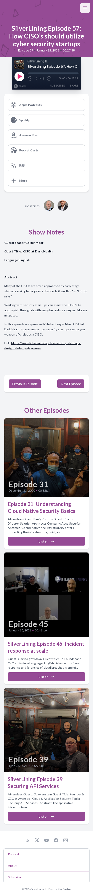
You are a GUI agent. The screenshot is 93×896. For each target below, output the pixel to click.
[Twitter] (37, 840)
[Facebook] (56, 840)
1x (39, 78)
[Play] (19, 76)
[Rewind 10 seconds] (30, 78)
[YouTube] (46, 840)
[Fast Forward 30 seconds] (49, 78)
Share (74, 85)
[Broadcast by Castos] (20, 86)
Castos (67, 889)
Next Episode (71, 384)
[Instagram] (65, 840)
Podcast (13, 854)
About (12, 865)
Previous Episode (25, 384)
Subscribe (57, 85)
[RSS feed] (27, 840)
